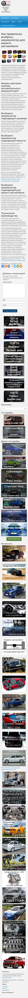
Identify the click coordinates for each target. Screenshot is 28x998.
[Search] (25, 408)
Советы (20, 22)
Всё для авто (5, 22)
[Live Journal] (11, 266)
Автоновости (5, 18)
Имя (4, 300)
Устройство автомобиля (8, 25)
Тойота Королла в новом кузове (10, 768)
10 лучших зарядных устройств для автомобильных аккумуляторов (13, 179)
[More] (21, 266)
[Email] (17, 266)
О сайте (4, 988)
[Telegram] (14, 266)
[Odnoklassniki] (5, 266)
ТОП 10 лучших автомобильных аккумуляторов (13, 259)
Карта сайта (5, 990)
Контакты (5, 986)
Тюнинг (13, 22)
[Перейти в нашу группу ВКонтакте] (14, 539)
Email (5, 305)
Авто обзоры (14, 18)
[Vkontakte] (2, 266)
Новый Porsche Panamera (8, 769)
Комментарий (7, 282)
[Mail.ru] (8, 266)
